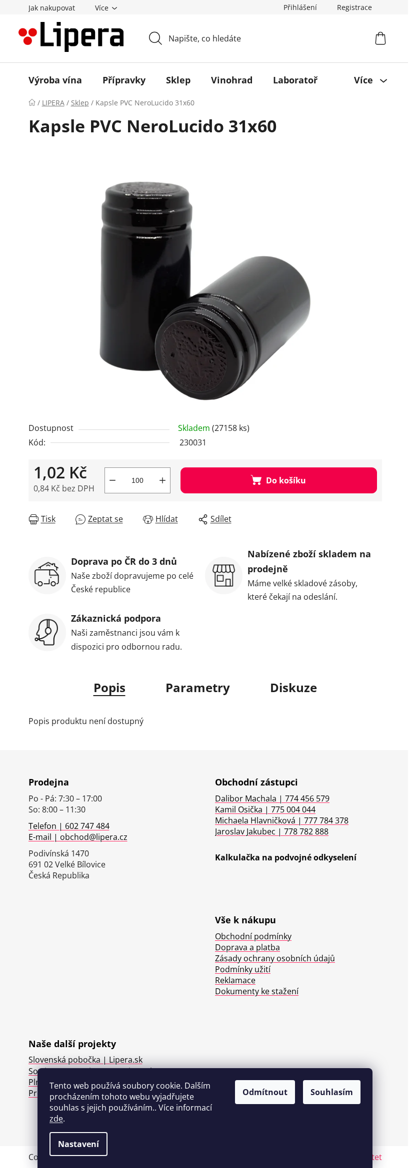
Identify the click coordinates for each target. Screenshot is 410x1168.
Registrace (354, 7)
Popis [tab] (110, 687)
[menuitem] (55, 80)
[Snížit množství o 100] (112, 480)
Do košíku (286, 480)
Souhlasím (331, 1092)
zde (56, 1118)
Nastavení (78, 1144)
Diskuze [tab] (293, 687)
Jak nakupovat (51, 7)
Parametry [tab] (198, 687)
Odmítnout (265, 1092)
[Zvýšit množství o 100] (162, 480)
